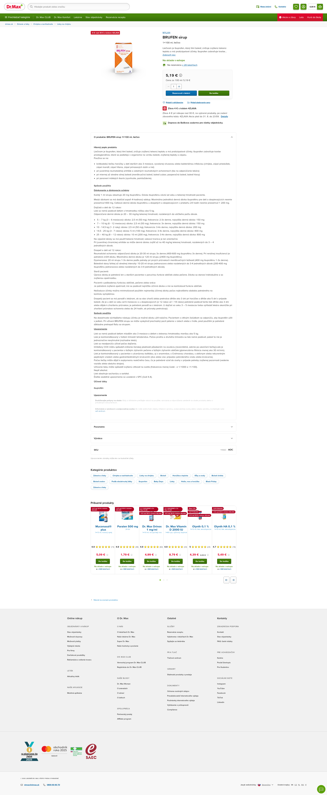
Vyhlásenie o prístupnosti (177, 705)
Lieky (172, 481)
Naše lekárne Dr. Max (126, 637)
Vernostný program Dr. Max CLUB (131, 662)
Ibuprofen (143, 481)
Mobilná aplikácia (74, 693)
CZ (296, 785)
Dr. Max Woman (123, 684)
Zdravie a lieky (99, 475)
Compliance (172, 709)
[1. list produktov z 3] (160, 580)
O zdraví (120, 693)
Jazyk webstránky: (248, 785)
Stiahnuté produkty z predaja (179, 674)
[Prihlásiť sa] (303, 7)
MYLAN (166, 32)
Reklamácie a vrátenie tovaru (79, 660)
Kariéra (220, 658)
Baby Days (158, 481)
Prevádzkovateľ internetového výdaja (182, 696)
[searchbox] (79, 6)
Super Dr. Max (123, 641)
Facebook (221, 693)
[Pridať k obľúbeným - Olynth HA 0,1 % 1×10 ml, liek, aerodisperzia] (233, 508)
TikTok (220, 697)
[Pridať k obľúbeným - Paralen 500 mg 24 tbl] (136, 508)
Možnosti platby (74, 641)
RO (302, 785)
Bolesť (163, 475)
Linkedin (220, 702)
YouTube (221, 688)
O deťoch (121, 697)
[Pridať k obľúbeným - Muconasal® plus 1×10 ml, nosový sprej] (112, 508)
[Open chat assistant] (321, 789)
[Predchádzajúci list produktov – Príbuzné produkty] (226, 580)
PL (299, 785)
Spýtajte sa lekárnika (176, 641)
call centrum (100, 411)
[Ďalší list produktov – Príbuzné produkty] (233, 580)
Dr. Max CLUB (43, 17)
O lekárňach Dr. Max (125, 632)
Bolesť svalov (99, 481)
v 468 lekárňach (104, 569)
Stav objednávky (94, 17)
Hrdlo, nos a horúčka (190, 481)
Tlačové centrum (174, 658)
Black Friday (211, 481)
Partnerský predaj (124, 714)
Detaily (224, 116)
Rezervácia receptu (115, 17)
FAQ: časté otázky (224, 641)
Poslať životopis (224, 662)
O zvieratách (122, 688)
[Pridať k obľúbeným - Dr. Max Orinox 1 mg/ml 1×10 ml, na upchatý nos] (160, 508)
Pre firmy (70, 650)
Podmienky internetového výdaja (181, 700)
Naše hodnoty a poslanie (127, 646)
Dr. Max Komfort (62, 17)
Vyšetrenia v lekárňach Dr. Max (180, 637)
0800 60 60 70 (53, 785)
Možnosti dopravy (74, 637)
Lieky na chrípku (146, 475)
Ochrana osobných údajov (178, 691)
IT (306, 785)
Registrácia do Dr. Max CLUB (129, 667)
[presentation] (103, 515)
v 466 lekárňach (201, 569)
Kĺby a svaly (200, 475)
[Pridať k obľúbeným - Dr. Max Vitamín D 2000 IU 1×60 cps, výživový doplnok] (185, 508)
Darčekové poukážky (76, 655)
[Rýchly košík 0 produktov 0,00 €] (320, 7)
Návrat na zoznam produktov (106, 600)
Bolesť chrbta (217, 475)
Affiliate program (124, 719)
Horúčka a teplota (180, 475)
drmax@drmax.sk (31, 785)
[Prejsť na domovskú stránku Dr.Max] (14, 6)
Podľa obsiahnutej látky (122, 481)
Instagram (221, 684)
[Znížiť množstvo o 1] (168, 86)
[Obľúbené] (296, 7)
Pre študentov (223, 667)
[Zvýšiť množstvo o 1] (179, 86)
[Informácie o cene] (180, 75)
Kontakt (220, 632)
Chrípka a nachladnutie (123, 475)
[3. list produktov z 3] (167, 580)
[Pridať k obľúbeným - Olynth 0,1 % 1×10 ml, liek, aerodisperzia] (209, 508)
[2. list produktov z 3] (163, 580)
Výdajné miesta (73, 646)
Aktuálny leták (73, 676)
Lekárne (78, 17)
